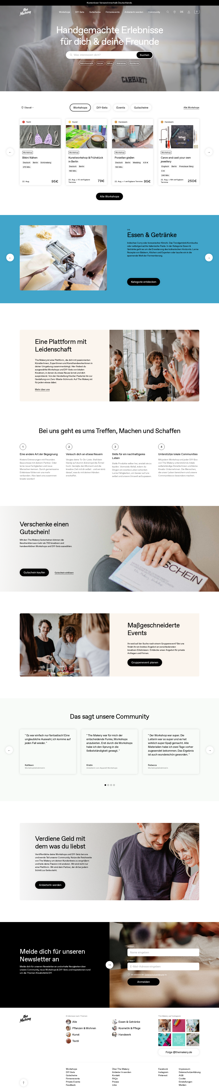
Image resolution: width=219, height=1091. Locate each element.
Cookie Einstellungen (185, 1080)
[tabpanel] (40, 152)
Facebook (163, 1069)
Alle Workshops (191, 107)
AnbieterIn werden (50, 885)
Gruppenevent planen (144, 662)
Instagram (163, 1072)
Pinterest (162, 1075)
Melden (182, 1084)
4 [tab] (114, 785)
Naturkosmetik (86, 63)
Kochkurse (134, 63)
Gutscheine (71, 1075)
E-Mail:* (131, 960)
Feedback (71, 1084)
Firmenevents (73, 1078)
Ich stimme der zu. (149, 974)
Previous (10, 152)
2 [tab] (108, 785)
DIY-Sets (70, 1072)
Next (209, 152)
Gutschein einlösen (64, 572)
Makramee (121, 63)
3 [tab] (111, 785)
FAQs (115, 1078)
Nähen (110, 63)
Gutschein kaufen (34, 572)
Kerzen (100, 63)
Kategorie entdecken (143, 282)
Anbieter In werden (121, 1072)
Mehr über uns (42, 389)
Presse (115, 1081)
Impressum (184, 1069)
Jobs (114, 1084)
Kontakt (116, 1075)
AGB (181, 1075)
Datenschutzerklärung (154, 974)
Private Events (73, 1081)
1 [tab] (105, 785)
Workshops (71, 1069)
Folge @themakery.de (179, 1052)
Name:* (130, 946)
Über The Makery (120, 1069)
